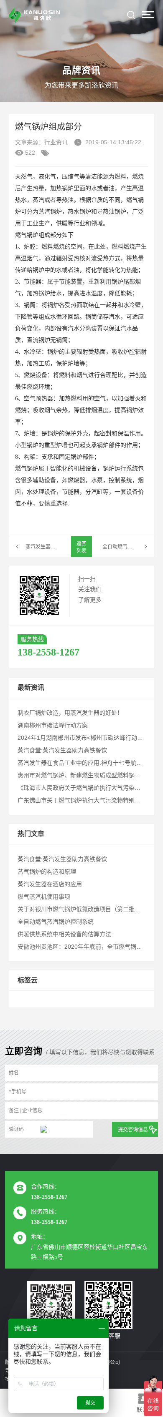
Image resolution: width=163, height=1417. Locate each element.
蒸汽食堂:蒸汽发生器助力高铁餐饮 (62, 750)
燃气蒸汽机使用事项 (44, 896)
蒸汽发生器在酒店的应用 (50, 884)
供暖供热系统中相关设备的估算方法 (64, 934)
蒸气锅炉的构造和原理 (47, 871)
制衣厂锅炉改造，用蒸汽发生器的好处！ (70, 712)
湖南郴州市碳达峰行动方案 (53, 725)
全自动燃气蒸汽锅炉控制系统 (128, 547)
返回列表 (81, 547)
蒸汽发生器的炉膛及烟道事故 (43, 547)
